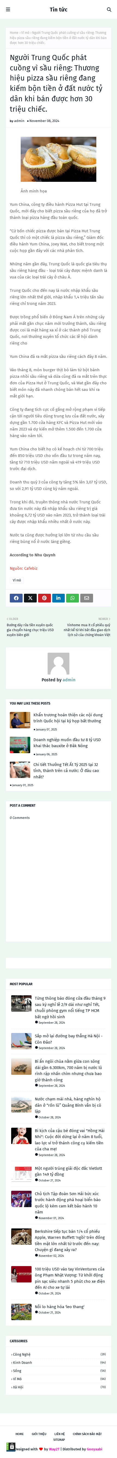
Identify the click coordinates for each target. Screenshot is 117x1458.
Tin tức (58, 9)
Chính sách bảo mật (87, 1434)
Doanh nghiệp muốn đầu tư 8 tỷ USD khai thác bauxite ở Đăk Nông (67, 743)
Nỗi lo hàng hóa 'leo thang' (59, 1306)
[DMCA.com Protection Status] (10, 1447)
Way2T (54, 1449)
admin (19, 121)
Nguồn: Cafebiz (24, 568)
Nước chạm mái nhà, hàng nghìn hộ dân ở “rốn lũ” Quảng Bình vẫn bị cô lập (68, 1105)
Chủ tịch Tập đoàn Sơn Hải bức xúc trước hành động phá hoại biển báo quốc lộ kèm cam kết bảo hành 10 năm (68, 1203)
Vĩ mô (25, 33)
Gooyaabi (94, 1449)
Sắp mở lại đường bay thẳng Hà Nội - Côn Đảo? (69, 1039)
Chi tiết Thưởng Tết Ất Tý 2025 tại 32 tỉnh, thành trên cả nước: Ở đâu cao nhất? (66, 770)
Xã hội (59, 1387)
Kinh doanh (59, 1363)
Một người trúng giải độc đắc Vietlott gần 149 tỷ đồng (68, 1171)
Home (14, 33)
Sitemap (59, 1440)
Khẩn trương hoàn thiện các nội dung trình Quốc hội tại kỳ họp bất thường (68, 718)
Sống (59, 1371)
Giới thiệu (39, 1434)
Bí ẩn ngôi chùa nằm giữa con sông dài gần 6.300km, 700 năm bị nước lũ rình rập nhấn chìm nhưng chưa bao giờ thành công (68, 1070)
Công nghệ (59, 1354)
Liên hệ (59, 1434)
